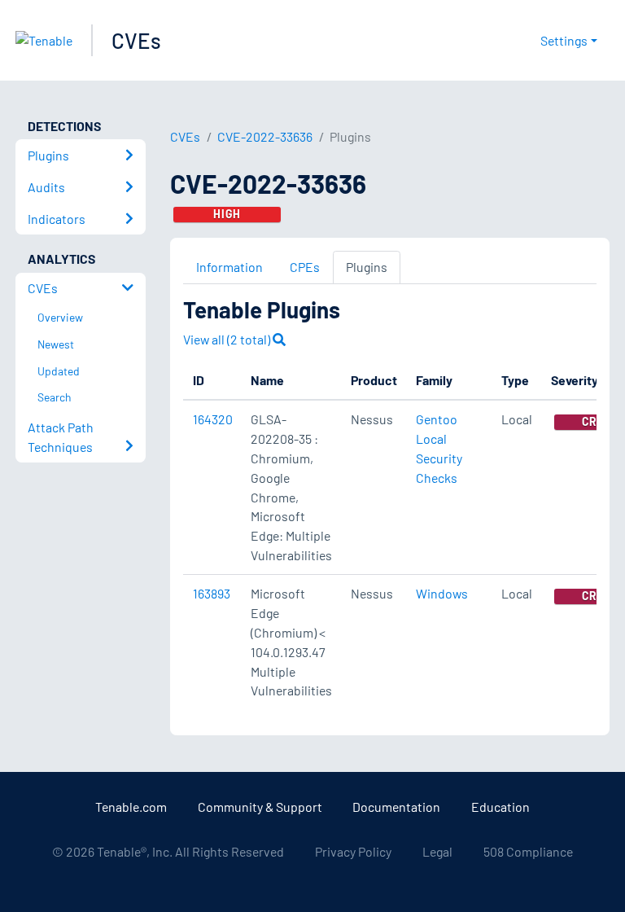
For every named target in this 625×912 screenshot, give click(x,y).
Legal (437, 851)
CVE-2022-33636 (264, 136)
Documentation (396, 806)
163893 (211, 593)
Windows (442, 593)
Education (500, 806)
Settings (564, 40)
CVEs (136, 40)
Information (229, 266)
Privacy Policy (353, 851)
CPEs (305, 266)
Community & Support (260, 806)
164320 (213, 419)
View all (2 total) (228, 339)
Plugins (366, 266)
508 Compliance (528, 851)
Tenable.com (131, 806)
